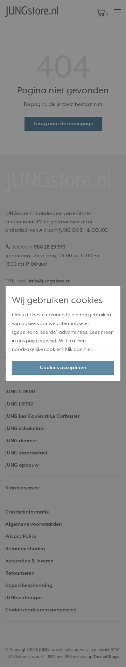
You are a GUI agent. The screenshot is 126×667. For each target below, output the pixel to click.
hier (88, 349)
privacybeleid (41, 340)
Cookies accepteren (63, 368)
